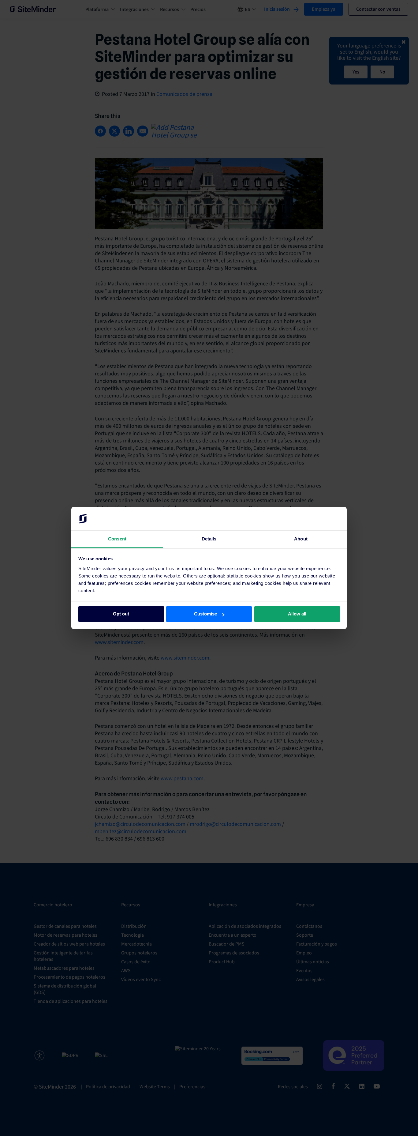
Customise (205, 614)
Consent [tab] (117, 538)
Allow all (297, 614)
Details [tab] (209, 538)
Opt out (121, 614)
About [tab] (301, 538)
